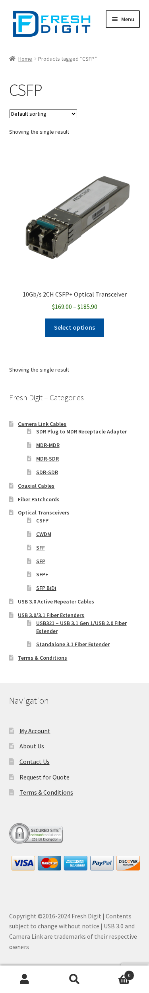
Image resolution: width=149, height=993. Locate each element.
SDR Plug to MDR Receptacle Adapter (81, 431)
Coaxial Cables (36, 485)
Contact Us (34, 762)
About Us (31, 746)
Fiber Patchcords (39, 499)
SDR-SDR (47, 472)
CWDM (43, 534)
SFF (40, 547)
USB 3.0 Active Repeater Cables (56, 601)
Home (25, 58)
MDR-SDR (47, 458)
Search (74, 979)
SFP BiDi (46, 587)
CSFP (42, 520)
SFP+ (42, 574)
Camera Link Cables (42, 423)
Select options (74, 327)
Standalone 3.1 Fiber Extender (73, 644)
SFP (40, 561)
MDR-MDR (48, 445)
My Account (34, 731)
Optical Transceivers (44, 512)
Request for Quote (44, 777)
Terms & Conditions (42, 657)
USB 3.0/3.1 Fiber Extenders (51, 615)
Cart (114, 972)
